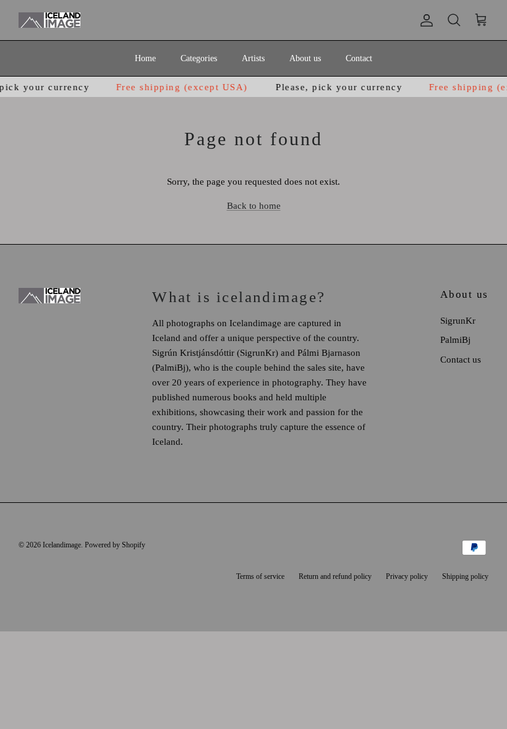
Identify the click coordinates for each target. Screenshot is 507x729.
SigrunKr (457, 321)
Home (145, 58)
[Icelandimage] (49, 20)
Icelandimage (62, 545)
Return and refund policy (335, 576)
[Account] (424, 20)
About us (305, 58)
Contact (359, 58)
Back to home (254, 206)
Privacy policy (407, 576)
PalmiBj (455, 340)
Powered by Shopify (115, 545)
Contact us (460, 359)
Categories (199, 58)
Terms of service (260, 576)
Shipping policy (465, 576)
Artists (253, 58)
